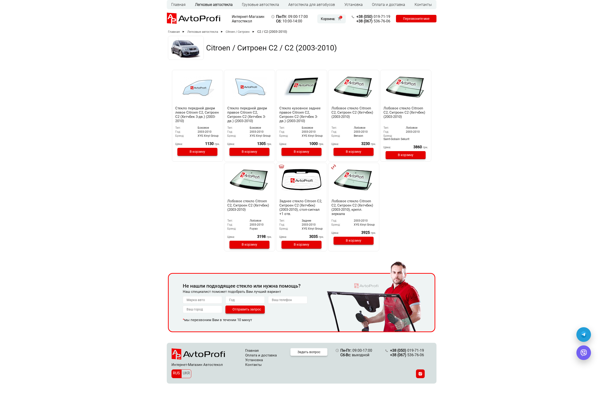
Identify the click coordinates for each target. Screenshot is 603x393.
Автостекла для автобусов (311, 4)
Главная (178, 4)
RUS (176, 373)
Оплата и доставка (388, 4)
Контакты (423, 4)
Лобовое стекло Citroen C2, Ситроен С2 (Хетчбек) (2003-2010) (352, 112)
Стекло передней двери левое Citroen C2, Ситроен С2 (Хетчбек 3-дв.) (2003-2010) (197, 114)
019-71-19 (373, 16)
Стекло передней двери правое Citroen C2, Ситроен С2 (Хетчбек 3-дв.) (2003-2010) (247, 114)
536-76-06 (373, 21)
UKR (186, 373)
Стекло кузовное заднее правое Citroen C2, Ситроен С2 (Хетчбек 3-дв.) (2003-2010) (300, 114)
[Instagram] (420, 373)
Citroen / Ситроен (238, 31)
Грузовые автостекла (260, 4)
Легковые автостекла (214, 4)
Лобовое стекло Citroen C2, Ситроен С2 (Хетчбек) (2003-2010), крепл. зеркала (352, 207)
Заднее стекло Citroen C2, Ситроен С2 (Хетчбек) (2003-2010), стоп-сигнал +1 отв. (300, 207)
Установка (353, 4)
